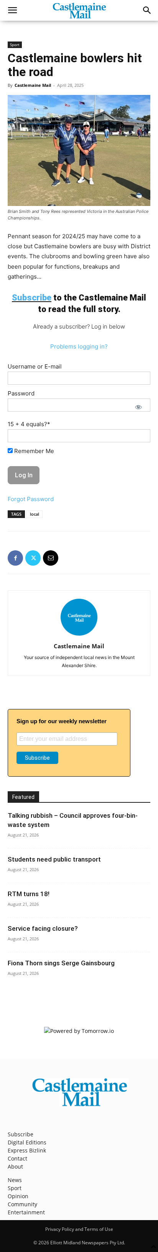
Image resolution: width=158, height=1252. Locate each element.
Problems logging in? (79, 346)
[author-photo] (79, 635)
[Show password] (138, 407)
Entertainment (26, 1212)
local (34, 514)
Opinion (18, 1196)
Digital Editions (27, 1142)
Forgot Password (31, 499)
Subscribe (20, 1134)
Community (22, 1204)
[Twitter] (33, 558)
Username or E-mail (35, 366)
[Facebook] (15, 558)
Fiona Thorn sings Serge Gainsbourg (61, 963)
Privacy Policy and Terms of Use (79, 1229)
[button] (12, 10)
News (15, 1180)
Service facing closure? (43, 928)
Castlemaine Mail (33, 85)
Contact (17, 1158)
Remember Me (33, 451)
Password (21, 393)
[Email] (50, 558)
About (15, 1166)
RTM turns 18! (28, 894)
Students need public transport (54, 859)
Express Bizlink (27, 1150)
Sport (15, 44)
